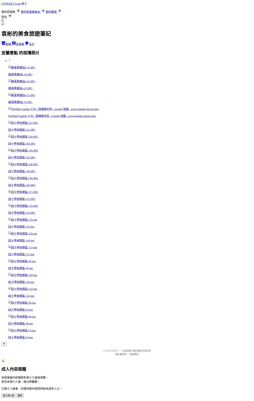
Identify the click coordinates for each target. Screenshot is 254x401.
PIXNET (115, 350)
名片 (32, 44)
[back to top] (4, 344)
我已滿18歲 (8, 395)
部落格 (20, 44)
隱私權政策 (120, 354)
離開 (20, 395)
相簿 (9, 44)
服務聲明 (134, 354)
